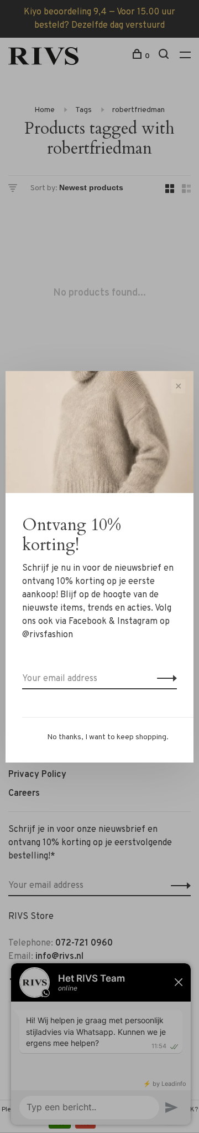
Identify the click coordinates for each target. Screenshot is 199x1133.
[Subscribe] (164, 679)
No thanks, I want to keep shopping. (108, 737)
